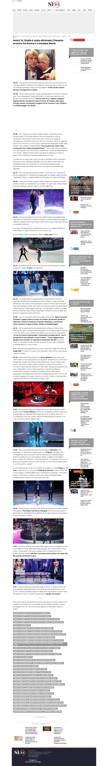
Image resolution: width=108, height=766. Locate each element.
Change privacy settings (33, 762)
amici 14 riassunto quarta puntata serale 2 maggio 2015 (39, 634)
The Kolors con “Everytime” (55, 173)
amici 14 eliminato (22, 625)
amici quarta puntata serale (39, 687)
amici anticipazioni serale (26, 666)
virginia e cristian (53, 712)
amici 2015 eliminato (23, 657)
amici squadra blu (57, 706)
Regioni (19, 10)
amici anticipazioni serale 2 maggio (30, 669)
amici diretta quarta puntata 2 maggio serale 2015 (37, 681)
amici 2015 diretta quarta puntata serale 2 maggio (37, 654)
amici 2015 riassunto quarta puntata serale (34, 660)
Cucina (84, 10)
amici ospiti (19, 687)
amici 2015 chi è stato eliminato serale (42, 648)
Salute (68, 10)
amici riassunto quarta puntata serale (32, 696)
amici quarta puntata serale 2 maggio (31, 690)
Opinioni (90, 10)
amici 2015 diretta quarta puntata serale (33, 651)
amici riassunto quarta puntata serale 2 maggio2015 (38, 702)
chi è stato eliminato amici (26, 709)
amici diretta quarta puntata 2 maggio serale (35, 678)
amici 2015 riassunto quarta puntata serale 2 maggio (38, 663)
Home (14, 10)
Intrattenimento (60, 10)
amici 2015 (18, 648)
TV (53, 10)
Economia (37, 10)
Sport (79, 10)
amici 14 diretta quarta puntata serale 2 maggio (36, 619)
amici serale (19, 706)
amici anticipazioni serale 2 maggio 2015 (32, 672)
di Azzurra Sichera (18, 47)
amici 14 (17, 613)
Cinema (74, 10)
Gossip (49, 10)
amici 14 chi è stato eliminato (36, 613)
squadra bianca (21, 712)
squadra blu (37, 712)
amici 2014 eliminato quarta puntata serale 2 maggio (38, 640)
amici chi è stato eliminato (26, 675)
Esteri (31, 10)
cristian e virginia (48, 709)
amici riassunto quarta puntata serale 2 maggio (36, 699)
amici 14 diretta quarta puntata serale (32, 616)
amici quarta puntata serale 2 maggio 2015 (33, 693)
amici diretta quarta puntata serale (31, 684)
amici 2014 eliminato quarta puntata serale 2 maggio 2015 (38, 644)
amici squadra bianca (37, 706)
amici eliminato (57, 684)
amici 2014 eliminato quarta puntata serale (34, 637)
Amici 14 (17, 36)
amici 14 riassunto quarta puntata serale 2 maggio (37, 631)
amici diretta (46, 675)
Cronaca (25, 10)
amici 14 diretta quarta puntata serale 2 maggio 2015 (38, 622)
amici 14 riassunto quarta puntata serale (33, 628)
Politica (43, 10)
